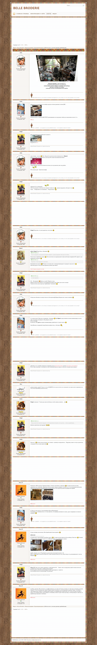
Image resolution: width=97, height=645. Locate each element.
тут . (37, 142)
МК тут (32, 119)
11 (26, 45)
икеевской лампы (59, 365)
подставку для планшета (71, 365)
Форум (14, 47)
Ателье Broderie (20, 47)
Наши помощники (29, 47)
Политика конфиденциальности (34, 639)
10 (25, 45)
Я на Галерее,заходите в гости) (37, 269)
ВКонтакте (32, 503)
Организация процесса (39, 47)
